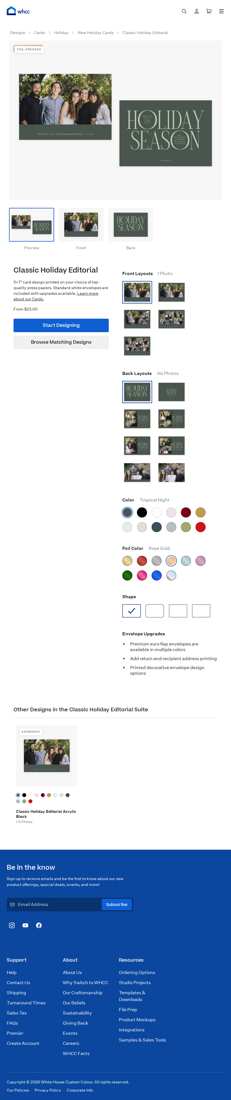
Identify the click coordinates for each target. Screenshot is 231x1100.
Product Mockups (137, 1019)
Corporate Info (80, 1090)
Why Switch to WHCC (85, 982)
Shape (129, 596)
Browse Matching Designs (61, 342)
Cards (39, 32)
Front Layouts (147, 273)
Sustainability (77, 1013)
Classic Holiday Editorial (145, 32)
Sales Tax (17, 1013)
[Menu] (221, 11)
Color (146, 500)
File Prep (128, 1009)
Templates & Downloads (132, 996)
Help (12, 972)
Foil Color (146, 548)
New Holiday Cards (96, 32)
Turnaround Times (26, 1002)
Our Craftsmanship (83, 992)
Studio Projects (135, 982)
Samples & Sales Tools (142, 1040)
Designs (17, 32)
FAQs (12, 1023)
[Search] (184, 11)
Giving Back (75, 1023)
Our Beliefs (74, 1002)
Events (70, 1033)
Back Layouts (150, 373)
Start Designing (61, 325)
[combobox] (184, 11)
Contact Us (18, 982)
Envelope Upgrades (143, 633)
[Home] (18, 10)
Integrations (132, 1029)
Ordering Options (137, 972)
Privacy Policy (48, 1090)
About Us (72, 972)
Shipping (16, 992)
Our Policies (18, 1090)
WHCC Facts (76, 1053)
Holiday (61, 32)
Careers (71, 1043)
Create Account (23, 1043)
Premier (15, 1033)
